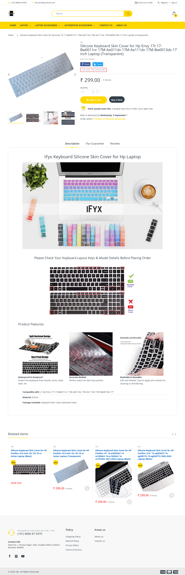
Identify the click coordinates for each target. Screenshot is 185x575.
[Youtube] (22, 556)
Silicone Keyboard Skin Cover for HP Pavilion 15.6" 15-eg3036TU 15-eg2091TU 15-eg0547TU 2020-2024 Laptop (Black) (156, 454)
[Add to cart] (87, 488)
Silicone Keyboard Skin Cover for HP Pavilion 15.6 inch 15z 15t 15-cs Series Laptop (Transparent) (71, 453)
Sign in (174, 2)
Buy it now (116, 100)
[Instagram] (16, 556)
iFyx (81, 42)
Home (11, 35)
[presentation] (172, 434)
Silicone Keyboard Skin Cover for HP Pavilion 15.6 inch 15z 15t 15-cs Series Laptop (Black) (29, 453)
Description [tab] (72, 143)
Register (164, 2)
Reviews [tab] (115, 143)
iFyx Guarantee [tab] (95, 143)
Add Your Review (87, 59)
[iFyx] (11, 13)
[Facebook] (9, 556)
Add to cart (95, 100)
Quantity (84, 87)
